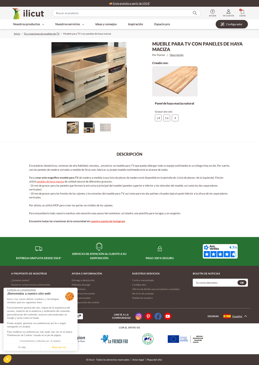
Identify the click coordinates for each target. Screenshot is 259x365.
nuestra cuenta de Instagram (108, 221)
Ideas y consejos (106, 24)
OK (242, 282)
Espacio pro (162, 24)
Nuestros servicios (68, 24)
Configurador (234, 24)
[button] (7, 359)
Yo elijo (22, 347)
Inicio (17, 33)
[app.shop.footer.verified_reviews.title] (220, 251)
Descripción (176, 54)
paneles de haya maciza (50, 181)
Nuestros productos (27, 24)
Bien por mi (59, 347)
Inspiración (135, 24)
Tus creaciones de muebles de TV (42, 33)
